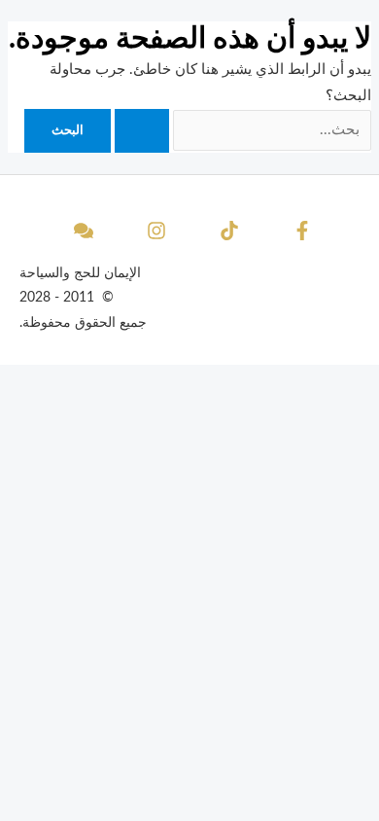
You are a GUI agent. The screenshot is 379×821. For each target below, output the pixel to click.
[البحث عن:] (241, 130)
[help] (80, 230)
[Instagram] (153, 230)
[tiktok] (226, 230)
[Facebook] (299, 230)
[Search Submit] (142, 131)
